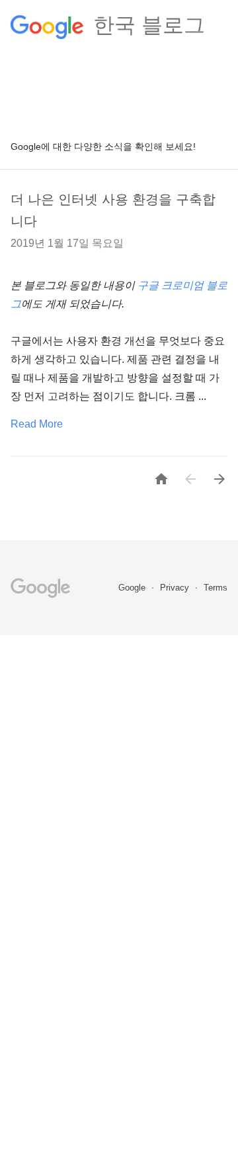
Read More (37, 424)
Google (133, 588)
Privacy (176, 588)
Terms (215, 588)
